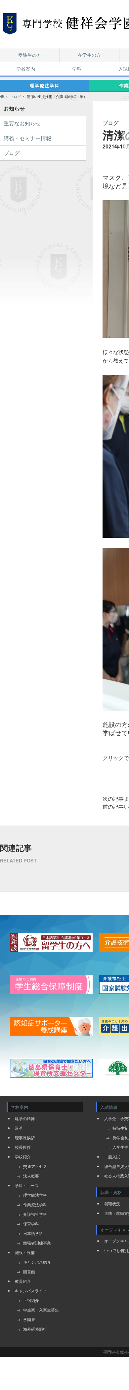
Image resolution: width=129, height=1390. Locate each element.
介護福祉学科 (35, 1214)
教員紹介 (23, 1281)
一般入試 (112, 1156)
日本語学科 (33, 1233)
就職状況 (112, 1203)
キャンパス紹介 (37, 1262)
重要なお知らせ (22, 123)
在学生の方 (89, 54)
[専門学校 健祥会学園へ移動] (2, 96)
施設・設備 (25, 1252)
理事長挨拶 (25, 1137)
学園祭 (29, 1319)
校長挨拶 (23, 1147)
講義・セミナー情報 (27, 138)
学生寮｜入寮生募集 (41, 1309)
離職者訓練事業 (37, 1242)
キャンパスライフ (31, 1290)
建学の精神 (25, 1118)
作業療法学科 (35, 1204)
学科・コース (27, 1185)
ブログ (12, 153)
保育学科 (31, 1223)
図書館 (29, 1271)
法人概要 (31, 1176)
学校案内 (26, 68)
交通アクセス (35, 1166)
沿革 (19, 1128)
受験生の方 (29, 54)
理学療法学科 (45, 85)
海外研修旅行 (35, 1329)
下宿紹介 (31, 1300)
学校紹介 (23, 1156)
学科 (76, 68)
